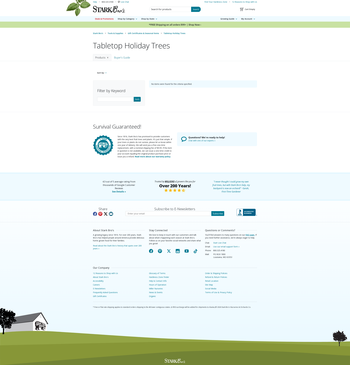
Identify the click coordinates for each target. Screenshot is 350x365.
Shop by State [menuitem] (147, 18)
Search (196, 9)
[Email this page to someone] (111, 214)
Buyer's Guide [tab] (122, 57)
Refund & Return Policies (216, 277)
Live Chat (125, 2)
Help (95, 2)
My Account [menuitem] (246, 18)
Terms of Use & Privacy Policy (218, 292)
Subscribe (218, 213)
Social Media (210, 288)
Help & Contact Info (158, 281)
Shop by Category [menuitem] (126, 18)
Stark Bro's (98, 33)
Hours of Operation (157, 284)
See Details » (119, 191)
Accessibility (98, 281)
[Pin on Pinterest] (100, 214)
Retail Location (211, 281)
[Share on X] (106, 214)
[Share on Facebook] (95, 214)
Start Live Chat (219, 242)
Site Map (209, 284)
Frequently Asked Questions (105, 292)
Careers (96, 284)
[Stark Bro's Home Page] (109, 9)
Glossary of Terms (157, 273)
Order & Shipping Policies (216, 273)
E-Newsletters (99, 288)
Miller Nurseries (156, 288)
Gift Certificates (100, 296)
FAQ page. (250, 235)
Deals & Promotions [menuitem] (104, 18)
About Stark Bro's (101, 277)
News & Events (156, 292)
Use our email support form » (226, 246)
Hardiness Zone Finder (159, 277)
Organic (152, 296)
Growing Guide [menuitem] (227, 18)
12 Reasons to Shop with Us (244, 2)
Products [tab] (101, 57)
